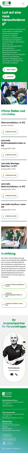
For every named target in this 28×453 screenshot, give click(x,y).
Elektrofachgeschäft (9, 439)
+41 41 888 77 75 (7, 416)
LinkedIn (9, 443)
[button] (23, 4)
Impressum (9, 448)
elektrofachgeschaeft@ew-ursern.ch (12, 418)
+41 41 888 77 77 (7, 404)
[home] (6, 3)
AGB (3, 448)
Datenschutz (16, 448)
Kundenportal (7, 435)
